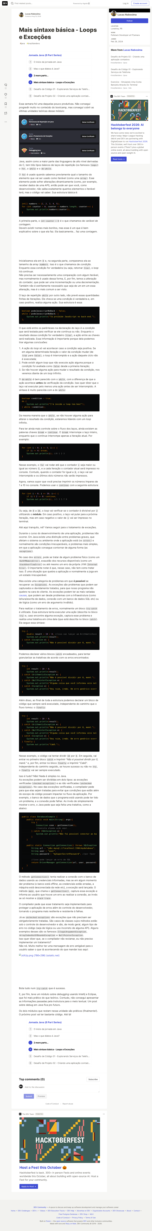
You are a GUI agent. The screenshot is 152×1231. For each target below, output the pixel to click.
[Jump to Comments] (6, 95)
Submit (29, 1096)
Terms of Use (90, 1218)
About (129, 1211)
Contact (137, 1211)
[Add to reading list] (6, 105)
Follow (130, 21)
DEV (85, 1221)
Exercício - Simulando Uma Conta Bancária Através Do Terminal (125, 85)
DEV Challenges (24, 1211)
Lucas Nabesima (32, 14)
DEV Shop (84, 1214)
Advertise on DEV (83, 1211)
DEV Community (40, 1207)
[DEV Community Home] (5, 3)
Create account (140, 3)
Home (13, 1211)
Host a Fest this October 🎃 (43, 1167)
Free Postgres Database (68, 1214)
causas (23, 595)
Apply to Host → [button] (28, 1186)
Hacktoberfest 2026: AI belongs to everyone (127, 126)
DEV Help (70, 1211)
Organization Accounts (101, 1211)
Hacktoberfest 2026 (138, 141)
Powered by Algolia (80, 3)
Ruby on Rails (71, 1224)
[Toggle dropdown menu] (104, 1114)
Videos (42, 1211)
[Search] (12, 3)
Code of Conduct (52, 1104)
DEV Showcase (118, 1211)
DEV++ (35, 1211)
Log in (125, 3)
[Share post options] (5, 121)
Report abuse (68, 1104)
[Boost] (6, 113)
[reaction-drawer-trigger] (6, 86)
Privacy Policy (77, 1218)
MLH (91, 1214)
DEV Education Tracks (56, 1211)
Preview (41, 1096)
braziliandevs (33, 43)
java (22, 43)
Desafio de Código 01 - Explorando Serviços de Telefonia (126, 72)
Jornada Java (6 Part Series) (45, 55)
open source (61, 1221)
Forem (48, 1221)
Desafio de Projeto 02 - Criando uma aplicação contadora (127, 59)
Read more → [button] (119, 159)
